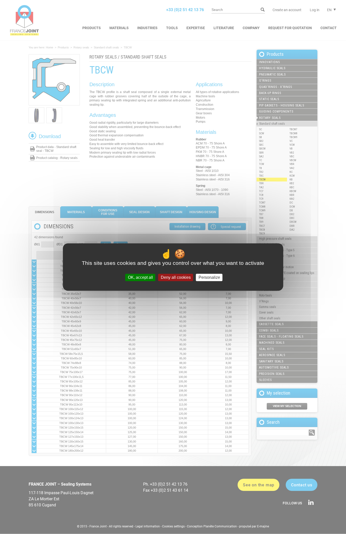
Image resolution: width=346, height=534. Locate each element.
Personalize (209, 277)
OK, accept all (140, 277)
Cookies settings (173, 526)
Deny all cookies (176, 277)
